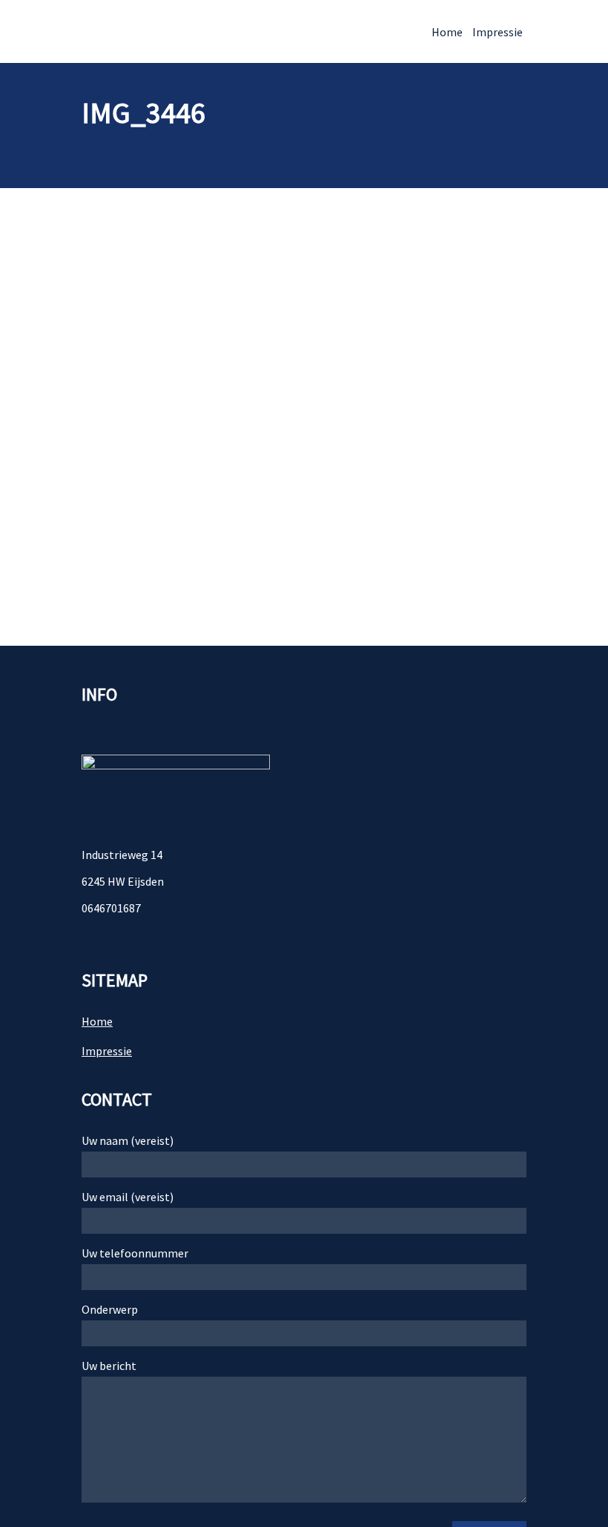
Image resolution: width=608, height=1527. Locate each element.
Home (447, 31)
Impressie (497, 31)
